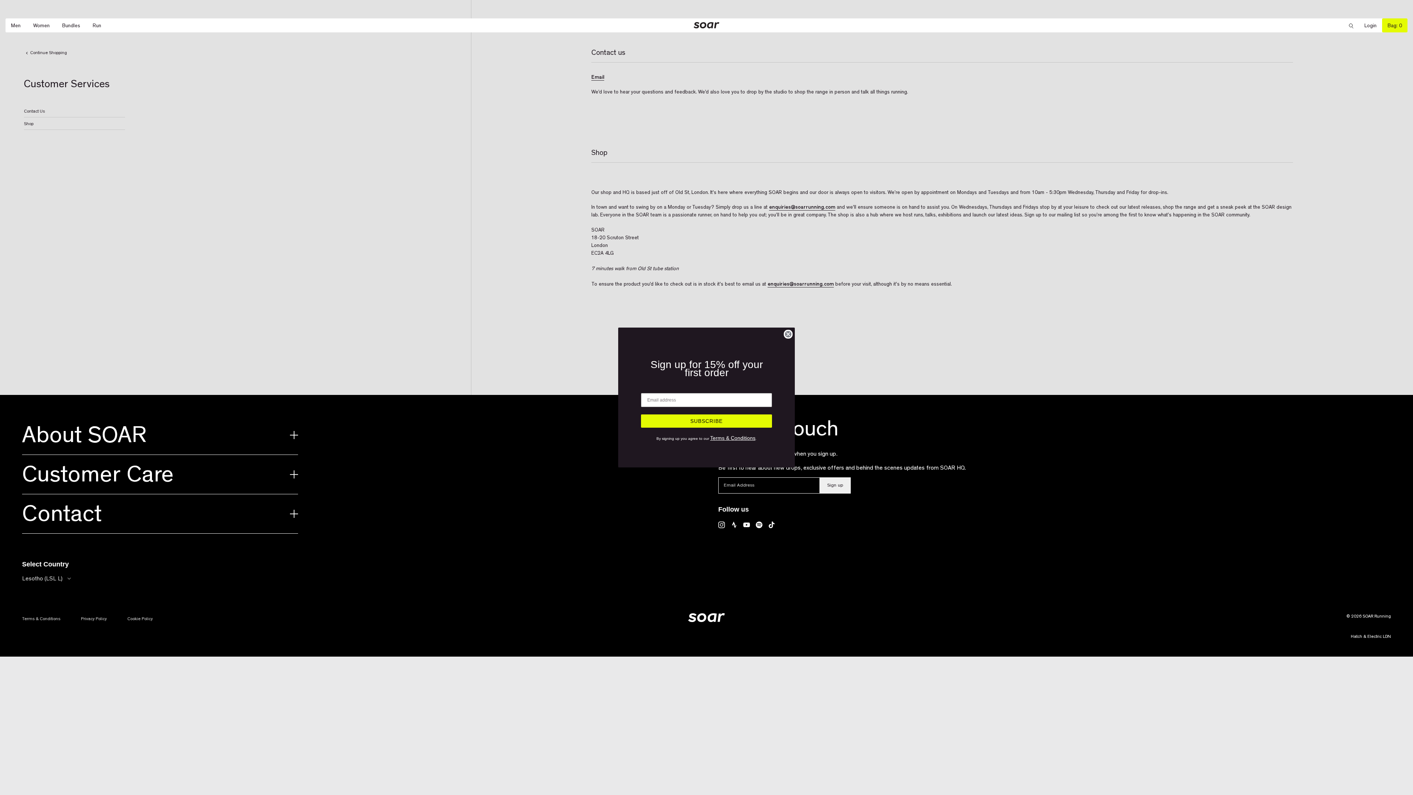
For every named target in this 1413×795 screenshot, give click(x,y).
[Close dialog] (788, 334)
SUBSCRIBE (706, 421)
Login (1373, 25)
